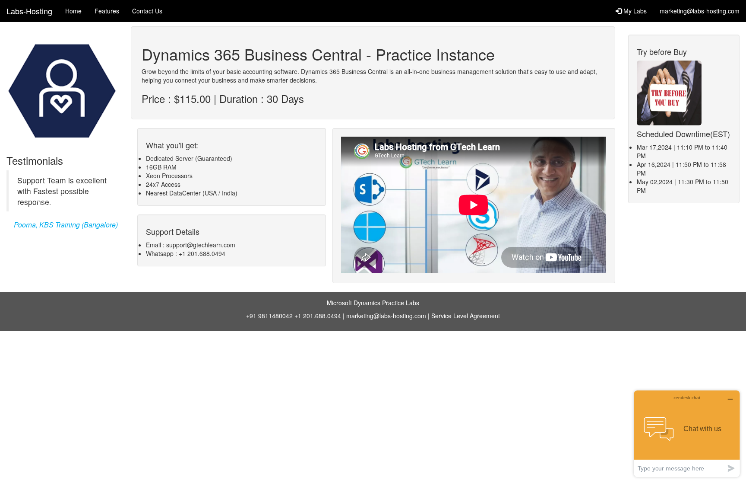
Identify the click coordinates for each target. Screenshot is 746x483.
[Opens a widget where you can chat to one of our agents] (687, 433)
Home (73, 10)
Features (107, 10)
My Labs (634, 10)
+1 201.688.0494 (317, 315)
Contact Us (147, 10)
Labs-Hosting (29, 10)
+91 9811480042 (269, 315)
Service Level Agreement (465, 315)
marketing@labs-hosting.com (700, 10)
